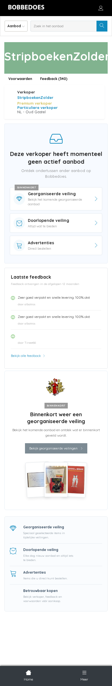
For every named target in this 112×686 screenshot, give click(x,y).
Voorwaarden (20, 79)
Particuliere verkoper (37, 107)
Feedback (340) (53, 79)
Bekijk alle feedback (26, 356)
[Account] (101, 8)
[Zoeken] (101, 26)
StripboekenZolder (35, 97)
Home (28, 679)
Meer (84, 679)
